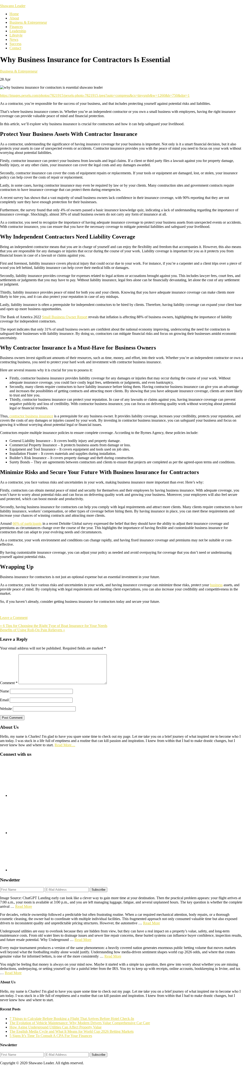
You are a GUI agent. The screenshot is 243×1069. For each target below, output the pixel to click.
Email (4, 700)
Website (6, 709)
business (216, 585)
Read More (23, 906)
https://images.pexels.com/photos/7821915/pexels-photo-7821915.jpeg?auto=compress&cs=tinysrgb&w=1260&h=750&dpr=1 (95, 95)
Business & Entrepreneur (18, 71)
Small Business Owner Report (64, 317)
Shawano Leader (12, 6)
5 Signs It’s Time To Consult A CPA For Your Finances (50, 1036)
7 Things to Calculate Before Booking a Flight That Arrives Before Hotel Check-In (71, 1019)
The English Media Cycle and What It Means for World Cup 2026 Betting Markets (71, 1031)
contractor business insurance (31, 416)
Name (4, 691)
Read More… (65, 745)
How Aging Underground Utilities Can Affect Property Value (55, 1027)
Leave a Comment (14, 618)
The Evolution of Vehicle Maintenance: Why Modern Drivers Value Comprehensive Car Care (79, 1023)
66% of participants (27, 523)
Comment (9, 683)
